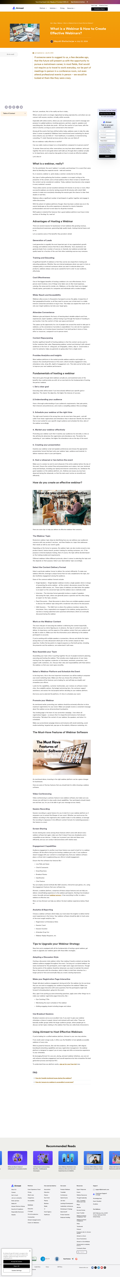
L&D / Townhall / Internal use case (81, 1201)
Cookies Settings (17, 1270)
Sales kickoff (63, 1211)
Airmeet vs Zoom (81, 1236)
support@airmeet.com (102, 1189)
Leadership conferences (66, 1206)
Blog (55, 23)
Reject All (16, 1266)
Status (47, 1266)
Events (78, 1192)
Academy (95, 1204)
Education (30, 1208)
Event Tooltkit (80, 1213)
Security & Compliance (17, 1209)
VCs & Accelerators (33, 1214)
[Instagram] (105, 1267)
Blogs (78, 1204)
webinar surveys (55, 895)
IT (44, 1209)
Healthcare (47, 1214)
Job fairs (62, 1200)
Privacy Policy (102, 146)
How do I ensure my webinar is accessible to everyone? (54, 1082)
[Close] (30, 1251)
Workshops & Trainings (66, 1209)
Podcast (79, 1229)
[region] (16, 1262)
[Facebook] (92, 1267)
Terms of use (110, 145)
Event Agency (47, 1211)
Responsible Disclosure (17, 1212)
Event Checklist (97, 1201)
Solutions (53, 8)
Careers (13, 1192)
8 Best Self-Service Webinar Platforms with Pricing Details (95, 1167)
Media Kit (13, 1203)
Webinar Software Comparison (81, 1220)
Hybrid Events (64, 1197)
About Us (13, 1189)
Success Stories (81, 1210)
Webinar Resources (82, 1195)
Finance (46, 1195)
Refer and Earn (15, 1200)
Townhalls (63, 1192)
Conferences (63, 1195)
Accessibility (31, 1200)
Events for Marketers (33, 1222)
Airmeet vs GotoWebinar (83, 1241)
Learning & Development (66, 1203)
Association (47, 1189)
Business (46, 1203)
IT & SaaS (30, 1211)
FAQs (78, 1223)
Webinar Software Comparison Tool (81, 1216)
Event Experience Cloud (34, 1189)
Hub (51, 23)
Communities (31, 1217)
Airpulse (13, 1214)
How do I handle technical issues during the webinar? (53, 1078)
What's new (31, 1195)
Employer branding (65, 1217)
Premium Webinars (65, 1189)
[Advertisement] (107, 77)
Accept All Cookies (16, 1261)
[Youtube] (102, 1267)
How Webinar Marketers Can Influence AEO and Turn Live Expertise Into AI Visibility (44, 1168)
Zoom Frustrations (82, 1238)
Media (45, 1206)
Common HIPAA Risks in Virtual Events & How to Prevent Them (70, 1167)
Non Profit (47, 1197)
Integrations (31, 1197)
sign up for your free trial (68, 1064)
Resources (70, 8)
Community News (81, 1248)
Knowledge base (97, 1198)
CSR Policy (59, 1266)
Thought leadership (82, 1197)
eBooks (79, 1207)
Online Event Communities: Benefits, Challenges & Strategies (18, 1168)
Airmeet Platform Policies (18, 1206)
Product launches (64, 1214)
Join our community (16, 1198)
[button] (6, 107)
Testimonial (80, 1226)
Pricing (62, 8)
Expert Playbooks (81, 1189)
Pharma (46, 1200)
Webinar (60, 23)
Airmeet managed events (34, 1220)
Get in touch (14, 1195)
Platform (42, 8)
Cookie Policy (37, 1266)
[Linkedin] (98, 1267)
